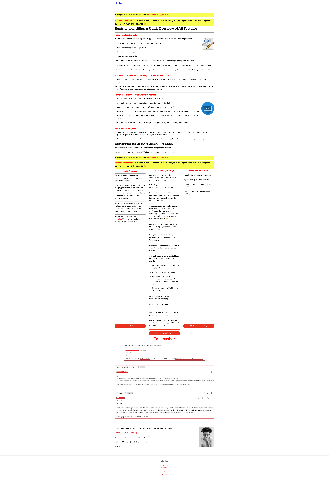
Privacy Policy (165, 467)
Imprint (164, 475)
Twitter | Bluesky (130, 433)
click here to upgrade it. (157, 14)
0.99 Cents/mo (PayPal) (164, 333)
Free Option (130, 326)
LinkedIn (118, 433)
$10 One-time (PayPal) (198, 326)
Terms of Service (164, 471)
